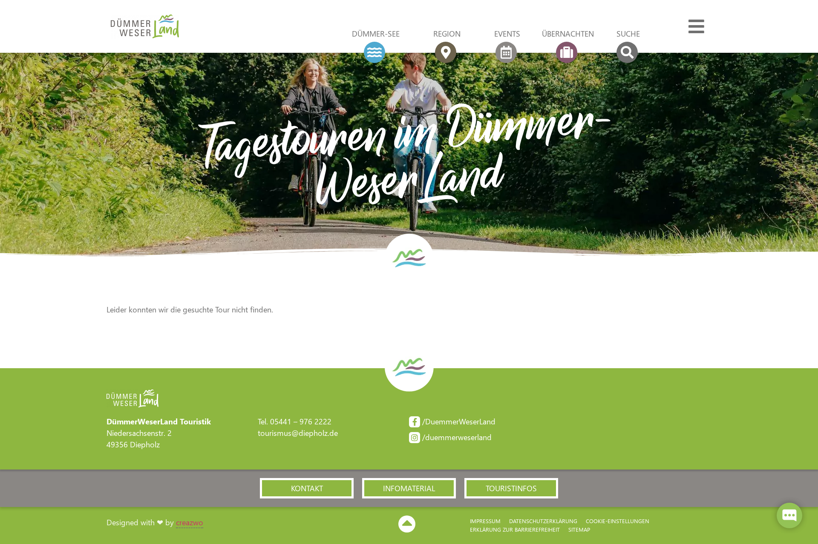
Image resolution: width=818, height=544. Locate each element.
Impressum (485, 520)
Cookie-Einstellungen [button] (617, 520)
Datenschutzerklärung (543, 520)
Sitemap (579, 529)
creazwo (189, 522)
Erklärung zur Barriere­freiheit (515, 529)
